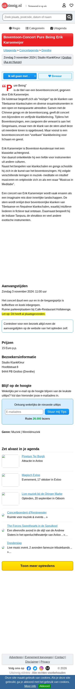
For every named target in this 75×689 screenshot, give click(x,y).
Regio (16, 28)
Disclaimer (32, 661)
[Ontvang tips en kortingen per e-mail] (47, 668)
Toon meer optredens (37, 566)
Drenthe (46, 50)
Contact (60, 657)
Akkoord (44, 686)
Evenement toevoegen (39, 657)
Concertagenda (29, 50)
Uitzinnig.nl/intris (19, 672)
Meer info (30, 686)
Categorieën (36, 28)
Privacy (45, 661)
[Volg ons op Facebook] (29, 668)
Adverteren (16, 657)
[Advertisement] (37, 254)
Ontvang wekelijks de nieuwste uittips (37, 404)
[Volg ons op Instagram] (41, 668)
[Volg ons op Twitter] (35, 668)
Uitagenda (59, 28)
